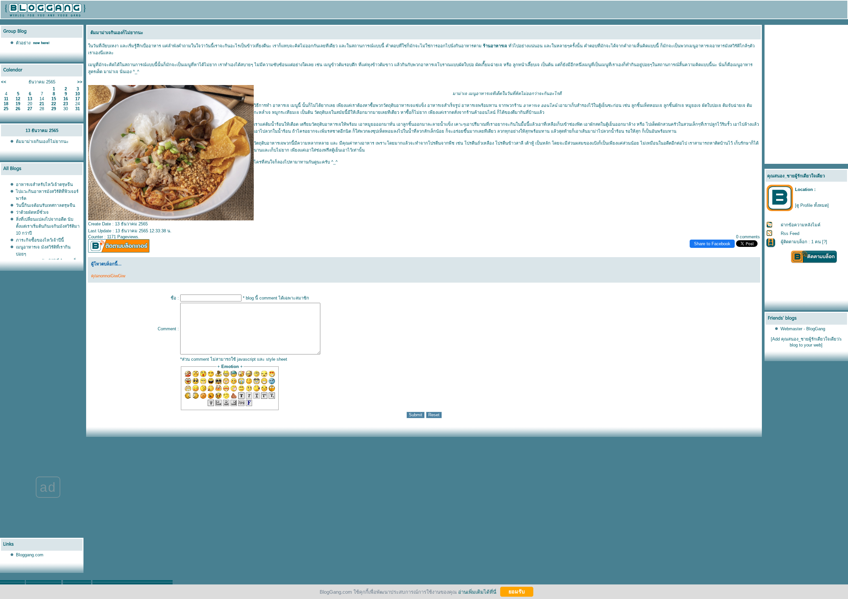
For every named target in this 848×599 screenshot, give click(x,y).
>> (79, 81)
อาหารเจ (281, 105)
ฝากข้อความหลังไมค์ (801, 224)
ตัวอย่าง (23, 42)
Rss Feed (790, 233)
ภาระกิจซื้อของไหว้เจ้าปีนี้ (40, 240)
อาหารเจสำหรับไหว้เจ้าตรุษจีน (44, 184)
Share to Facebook (712, 243)
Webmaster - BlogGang (802, 328)
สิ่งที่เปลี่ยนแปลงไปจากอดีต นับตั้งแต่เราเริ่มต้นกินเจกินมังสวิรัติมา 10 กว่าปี (48, 226)
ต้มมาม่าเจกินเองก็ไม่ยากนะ (42, 141)
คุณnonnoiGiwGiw (108, 275)
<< (3, 81)
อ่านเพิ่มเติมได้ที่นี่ (477, 591)
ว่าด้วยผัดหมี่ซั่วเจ (32, 212)
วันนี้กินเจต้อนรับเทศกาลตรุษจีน (45, 205)
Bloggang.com (29, 554)
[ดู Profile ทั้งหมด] (812, 205)
